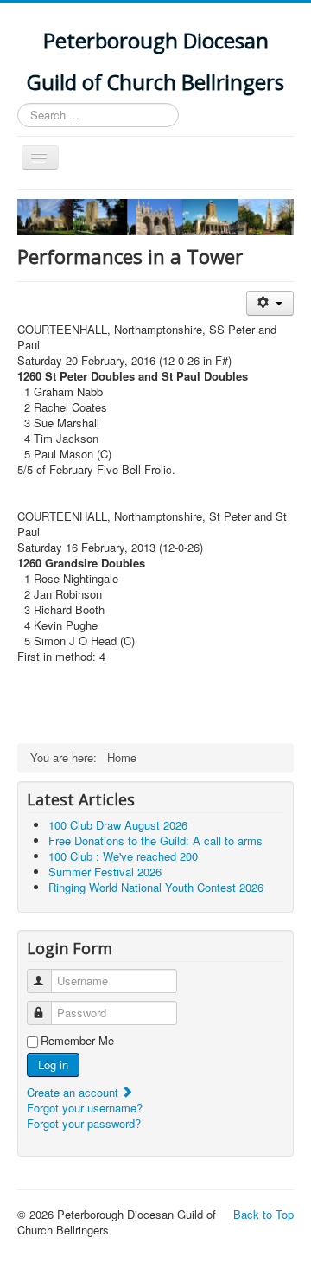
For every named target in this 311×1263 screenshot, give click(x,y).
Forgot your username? (85, 1108)
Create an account (74, 1092)
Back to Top (263, 1214)
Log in (53, 1064)
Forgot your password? (84, 1123)
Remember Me (77, 1040)
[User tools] (270, 303)
